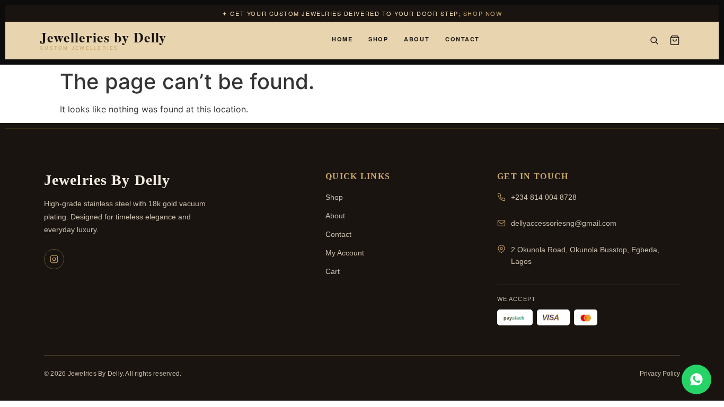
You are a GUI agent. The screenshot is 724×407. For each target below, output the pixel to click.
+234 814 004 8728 (544, 197)
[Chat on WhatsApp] (696, 379)
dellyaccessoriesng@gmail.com (563, 223)
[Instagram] (54, 259)
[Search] (654, 40)
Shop (378, 39)
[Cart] (674, 40)
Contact (462, 39)
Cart (332, 271)
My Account (344, 253)
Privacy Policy (660, 373)
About (416, 39)
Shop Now (482, 13)
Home (342, 39)
